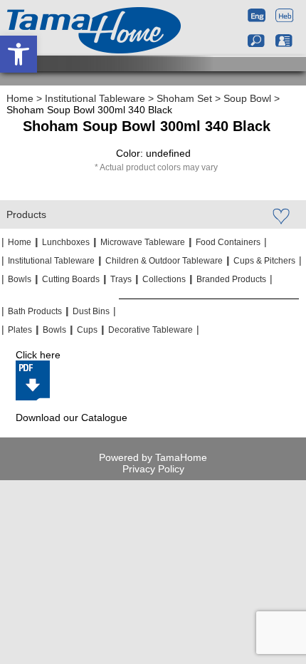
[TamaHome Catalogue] (33, 380)
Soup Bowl (247, 98)
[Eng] (256, 17)
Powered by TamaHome (153, 457)
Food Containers (228, 242)
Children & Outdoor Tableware (164, 261)
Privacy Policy (153, 468)
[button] (18, 54)
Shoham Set (184, 98)
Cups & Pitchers (264, 261)
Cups (87, 330)
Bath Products (35, 311)
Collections (164, 279)
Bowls (19, 279)
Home (19, 98)
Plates (20, 330)
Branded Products (231, 279)
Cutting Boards (71, 279)
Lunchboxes (66, 242)
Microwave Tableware (142, 242)
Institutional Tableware (95, 98)
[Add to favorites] (281, 216)
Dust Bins (91, 311)
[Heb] (284, 17)
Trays (121, 279)
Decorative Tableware (150, 330)
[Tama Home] (94, 30)
